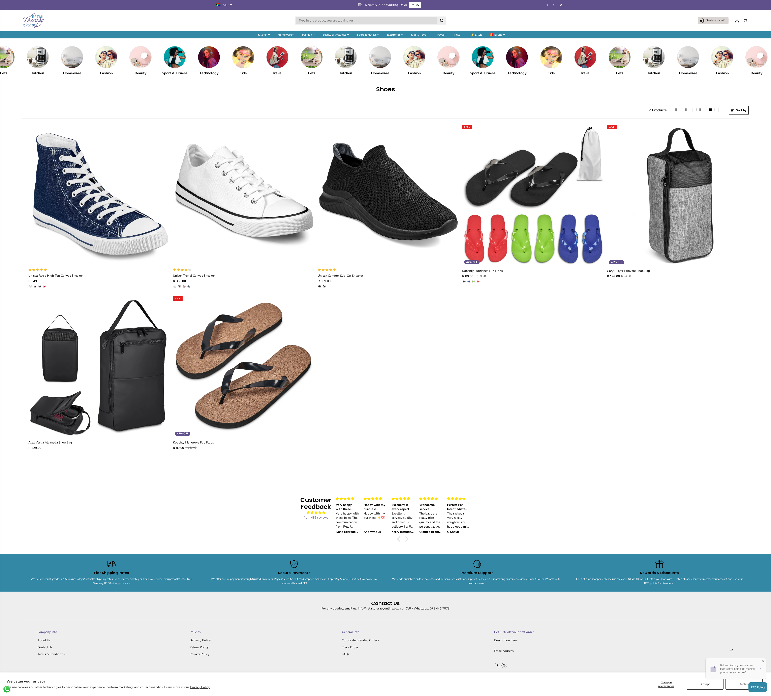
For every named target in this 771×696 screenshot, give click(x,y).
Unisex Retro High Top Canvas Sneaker (55, 275)
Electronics (394, 34)
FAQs (345, 654)
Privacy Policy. (200, 687)
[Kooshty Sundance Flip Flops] (533, 196)
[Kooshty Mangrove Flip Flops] (244, 367)
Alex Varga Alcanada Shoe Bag (50, 442)
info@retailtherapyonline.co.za (379, 608)
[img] (316, 512)
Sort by (740, 110)
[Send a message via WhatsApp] (6, 689)
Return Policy (199, 647)
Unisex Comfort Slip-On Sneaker (340, 275)
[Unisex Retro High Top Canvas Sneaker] (99, 196)
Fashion (307, 34)
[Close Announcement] (561, 4)
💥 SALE (476, 34)
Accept (705, 684)
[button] (400, 539)
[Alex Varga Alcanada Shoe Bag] (99, 367)
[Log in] (737, 20)
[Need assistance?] (713, 20)
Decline (744, 684)
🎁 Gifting (496, 34)
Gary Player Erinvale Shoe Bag (628, 271)
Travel (440, 34)
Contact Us (44, 647)
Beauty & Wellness (334, 34)
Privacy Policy (199, 654)
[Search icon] (441, 20)
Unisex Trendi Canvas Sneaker (194, 275)
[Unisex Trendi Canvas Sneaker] (244, 196)
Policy (415, 5)
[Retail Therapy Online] (33, 20)
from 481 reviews (316, 517)
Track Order (350, 647)
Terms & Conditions (51, 654)
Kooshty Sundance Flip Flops (482, 271)
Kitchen (263, 34)
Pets (457, 34)
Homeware (285, 34)
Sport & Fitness (367, 34)
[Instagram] (553, 4)
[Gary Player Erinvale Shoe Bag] (678, 196)
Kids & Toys (419, 34)
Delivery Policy (200, 640)
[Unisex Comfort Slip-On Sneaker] (389, 196)
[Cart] (745, 20)
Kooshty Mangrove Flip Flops (193, 442)
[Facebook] (547, 4)
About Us (44, 640)
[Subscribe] (732, 651)
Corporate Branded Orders (360, 640)
